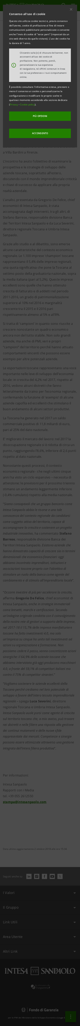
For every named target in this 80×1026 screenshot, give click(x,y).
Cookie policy (27, 104)
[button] (71, 9)
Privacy (14, 104)
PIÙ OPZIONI (40, 116)
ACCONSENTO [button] (40, 133)
